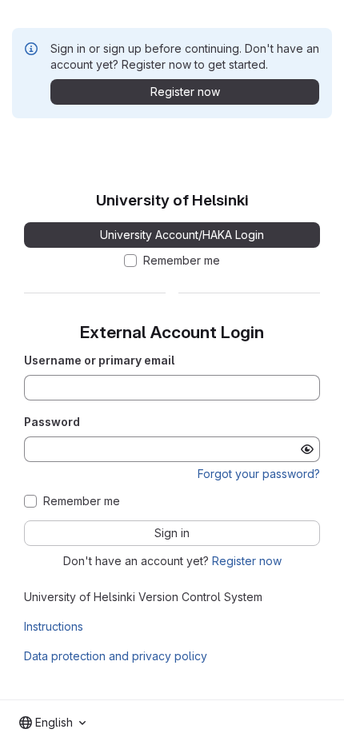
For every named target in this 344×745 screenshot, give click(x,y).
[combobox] (52, 722)
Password (52, 421)
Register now (247, 561)
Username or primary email (99, 360)
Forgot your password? (259, 473)
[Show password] (307, 449)
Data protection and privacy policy (115, 656)
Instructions (53, 626)
